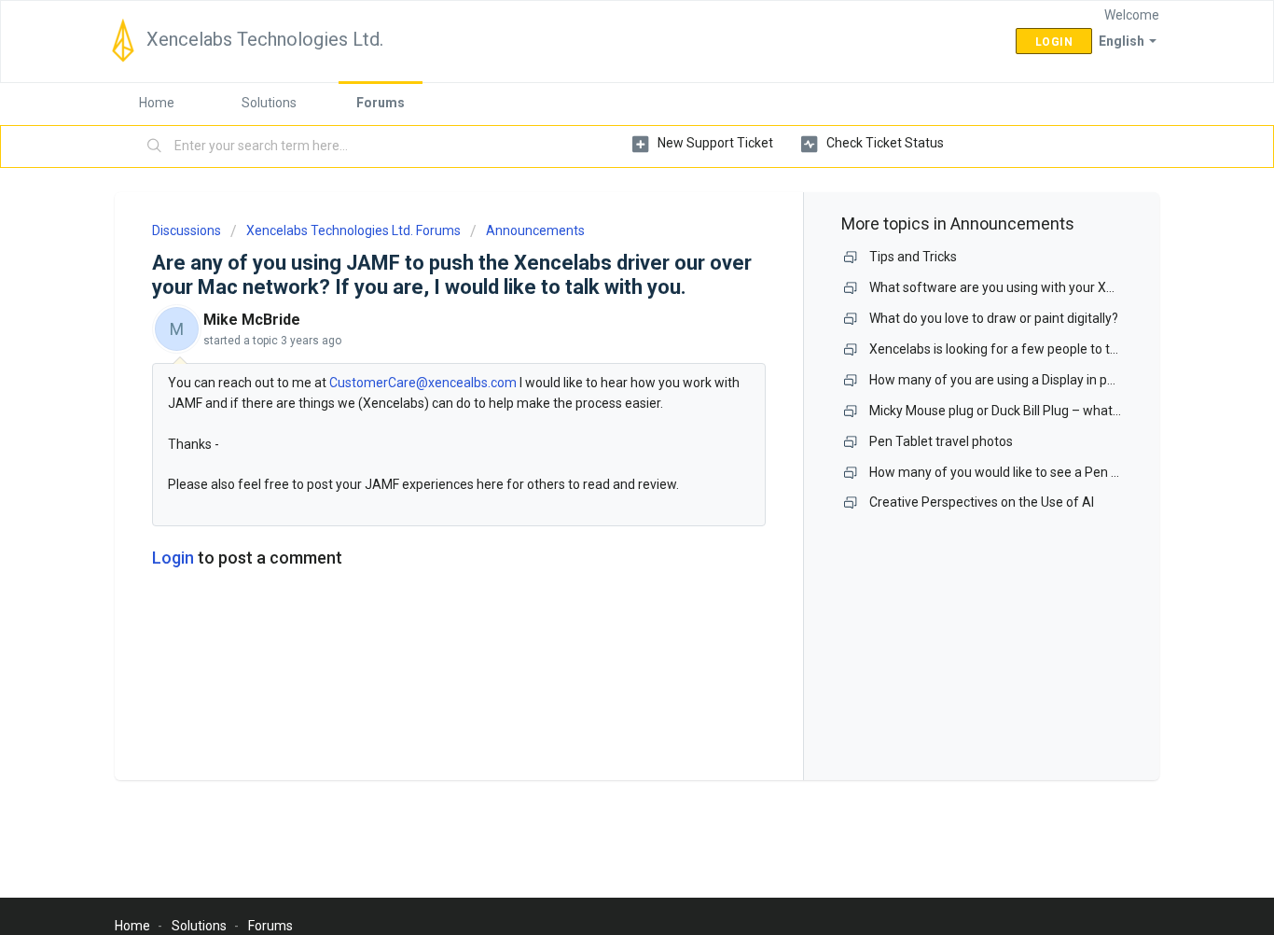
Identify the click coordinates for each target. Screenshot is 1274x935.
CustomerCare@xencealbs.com (423, 382)
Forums (380, 102)
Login (173, 557)
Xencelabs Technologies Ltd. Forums (353, 230)
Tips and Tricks (913, 256)
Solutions (269, 102)
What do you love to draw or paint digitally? (993, 318)
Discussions (186, 230)
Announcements (535, 230)
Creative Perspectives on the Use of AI (981, 502)
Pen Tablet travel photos (941, 441)
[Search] (155, 146)
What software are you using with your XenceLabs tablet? (1038, 287)
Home (156, 102)
